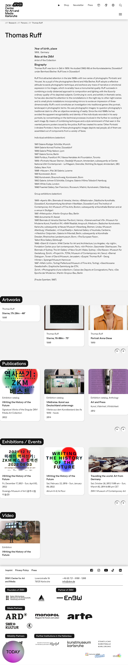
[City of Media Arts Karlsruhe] (117, 656)
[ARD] (16, 616)
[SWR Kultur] (12, 626)
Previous (117, 351)
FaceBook (91, 570)
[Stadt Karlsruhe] (41, 598)
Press (90, 5)
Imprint (8, 570)
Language (113, 5)
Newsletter (78, 5)
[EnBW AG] (69, 598)
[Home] (16, 9)
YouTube (106, 570)
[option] (64, 325)
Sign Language (106, 5)
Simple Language (98, 5)
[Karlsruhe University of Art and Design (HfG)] (47, 644)
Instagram (98, 570)
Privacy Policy (22, 570)
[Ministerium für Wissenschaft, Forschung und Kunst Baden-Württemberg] (18, 598)
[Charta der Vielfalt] (95, 656)
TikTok (113, 570)
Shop (66, 5)
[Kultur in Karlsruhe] (29, 626)
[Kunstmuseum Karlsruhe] (79, 644)
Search (120, 5)
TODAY (13, 651)
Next (123, 351)
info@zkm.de (68, 581)
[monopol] (47, 616)
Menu (120, 14)
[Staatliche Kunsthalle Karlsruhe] (104, 644)
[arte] (79, 616)
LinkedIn (120, 570)
